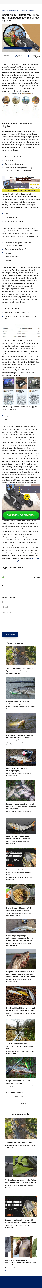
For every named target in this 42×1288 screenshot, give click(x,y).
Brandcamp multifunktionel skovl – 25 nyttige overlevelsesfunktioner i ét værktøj (20, 872)
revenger (36, 577)
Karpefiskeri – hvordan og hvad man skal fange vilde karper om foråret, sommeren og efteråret (19, 737)
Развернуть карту (21, 1096)
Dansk (23, 1103)
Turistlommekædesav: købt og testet (19, 668)
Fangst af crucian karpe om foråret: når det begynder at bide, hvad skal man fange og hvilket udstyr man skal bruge (20, 974)
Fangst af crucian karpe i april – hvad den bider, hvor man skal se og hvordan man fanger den (21, 806)
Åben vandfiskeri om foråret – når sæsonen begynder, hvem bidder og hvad (19, 1046)
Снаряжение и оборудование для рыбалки (18, 48)
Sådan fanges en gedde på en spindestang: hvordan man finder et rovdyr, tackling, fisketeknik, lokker (19, 938)
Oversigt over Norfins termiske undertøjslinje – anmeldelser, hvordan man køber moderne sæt (20, 1262)
